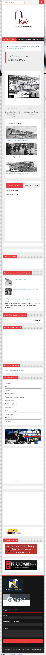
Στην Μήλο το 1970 (20, 279)
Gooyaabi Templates (15, 654)
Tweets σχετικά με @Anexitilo (14, 370)
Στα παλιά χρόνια (33, 46)
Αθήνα (16, 46)
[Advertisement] (23, 508)
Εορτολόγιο (18, 481)
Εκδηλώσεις (10, 400)
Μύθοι (9, 407)
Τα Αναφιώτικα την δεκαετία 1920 (15, 48)
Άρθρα (9, 383)
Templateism (25, 649)
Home (11, 46)
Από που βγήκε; (11, 387)
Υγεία (9, 421)
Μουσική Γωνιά (12, 404)
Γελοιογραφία (11, 393)
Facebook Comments (32, 185)
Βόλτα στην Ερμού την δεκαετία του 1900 (26, 289)
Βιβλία (9, 390)
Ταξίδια (9, 418)
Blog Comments (15, 185)
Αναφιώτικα (23, 46)
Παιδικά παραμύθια (13, 411)
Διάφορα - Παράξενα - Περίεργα (16, 397)
